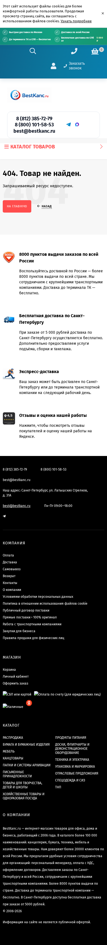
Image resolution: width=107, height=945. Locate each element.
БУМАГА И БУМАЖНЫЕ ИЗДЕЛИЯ (26, 744)
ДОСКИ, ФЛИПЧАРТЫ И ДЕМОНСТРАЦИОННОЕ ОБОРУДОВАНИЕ (72, 749)
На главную (17, 206)
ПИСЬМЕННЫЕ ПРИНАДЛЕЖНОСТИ (17, 774)
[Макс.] (77, 124)
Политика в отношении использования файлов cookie (45, 603)
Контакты (10, 583)
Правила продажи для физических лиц (33, 638)
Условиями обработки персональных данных (38, 597)
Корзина (9, 670)
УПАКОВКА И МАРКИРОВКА (75, 767)
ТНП (58, 787)
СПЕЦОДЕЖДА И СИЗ (70, 780)
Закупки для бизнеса (19, 631)
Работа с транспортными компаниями (32, 624)
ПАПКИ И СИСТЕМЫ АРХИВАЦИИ (26, 765)
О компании (12, 590)
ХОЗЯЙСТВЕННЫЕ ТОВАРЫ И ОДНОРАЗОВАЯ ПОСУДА (23, 796)
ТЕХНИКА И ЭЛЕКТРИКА (72, 760)
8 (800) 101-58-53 (34, 125)
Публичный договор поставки (26, 610)
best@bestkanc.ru (34, 131)
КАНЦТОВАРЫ (13, 758)
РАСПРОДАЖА (13, 738)
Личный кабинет (16, 676)
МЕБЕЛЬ (9, 751)
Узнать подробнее (76, 21)
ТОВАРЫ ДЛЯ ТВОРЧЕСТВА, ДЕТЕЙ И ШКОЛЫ (22, 785)
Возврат (9, 576)
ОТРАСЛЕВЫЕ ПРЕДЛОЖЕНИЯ (76, 773)
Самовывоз (12, 569)
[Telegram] (68, 124)
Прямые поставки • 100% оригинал (30, 617)
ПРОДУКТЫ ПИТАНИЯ (70, 738)
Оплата (8, 555)
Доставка (10, 562)
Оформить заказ (15, 683)
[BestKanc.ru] (29, 95)
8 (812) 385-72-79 (34, 119)
